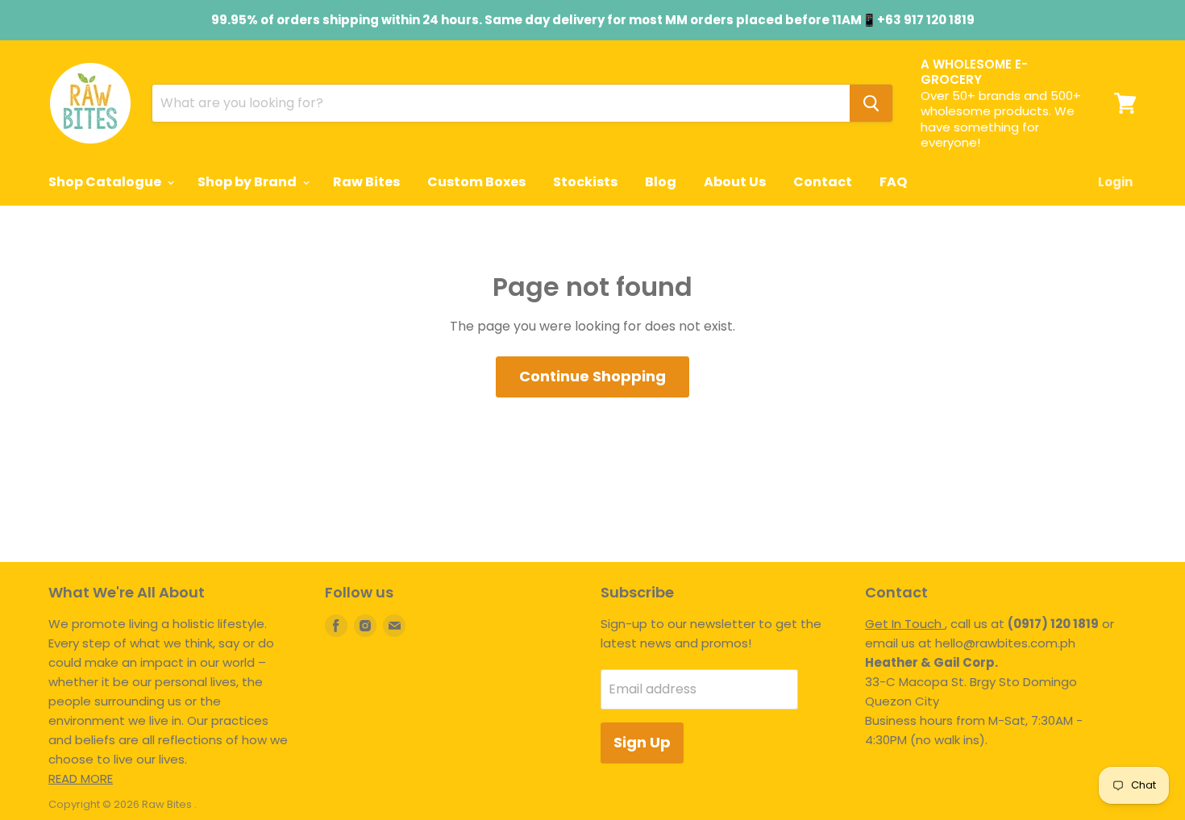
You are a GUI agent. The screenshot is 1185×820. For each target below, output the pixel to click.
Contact (822, 182)
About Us (735, 182)
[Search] (871, 103)
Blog (660, 182)
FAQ (893, 182)
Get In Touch (905, 623)
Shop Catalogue (106, 182)
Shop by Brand (248, 182)
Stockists (585, 182)
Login (1115, 181)
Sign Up (642, 742)
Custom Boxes (476, 182)
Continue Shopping (592, 376)
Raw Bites (366, 182)
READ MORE (80, 778)
